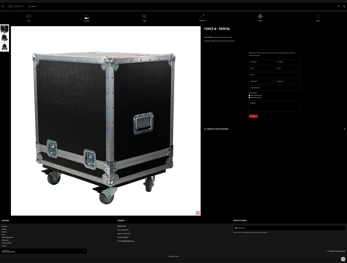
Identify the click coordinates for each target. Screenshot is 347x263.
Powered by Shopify (340, 251)
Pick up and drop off (256, 95)
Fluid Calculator (6, 243)
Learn (3, 235)
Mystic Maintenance (8, 237)
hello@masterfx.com (127, 241)
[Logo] (16, 6)
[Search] (29, 6)
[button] (344, 6)
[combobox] (181, 6)
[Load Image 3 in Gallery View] (4, 47)
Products (4, 226)
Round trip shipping (256, 97)
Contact (4, 229)
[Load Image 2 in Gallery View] (4, 38)
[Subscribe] (342, 228)
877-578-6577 (124, 237)
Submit (253, 116)
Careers (4, 232)
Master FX (333, 251)
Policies (4, 246)
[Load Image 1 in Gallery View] (4, 28)
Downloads (5, 240)
